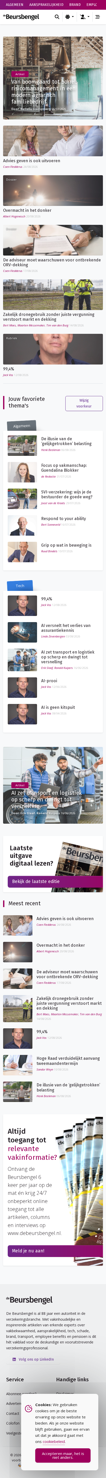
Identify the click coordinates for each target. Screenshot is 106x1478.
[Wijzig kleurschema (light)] (70, 17)
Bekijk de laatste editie (36, 881)
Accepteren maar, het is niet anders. (63, 1455)
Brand (75, 5)
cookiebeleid (54, 1441)
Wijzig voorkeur (84, 403)
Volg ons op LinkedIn (36, 1359)
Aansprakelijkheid (46, 5)
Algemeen (14, 5)
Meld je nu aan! (28, 1251)
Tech (20, 585)
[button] (84, 17)
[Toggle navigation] (98, 17)
